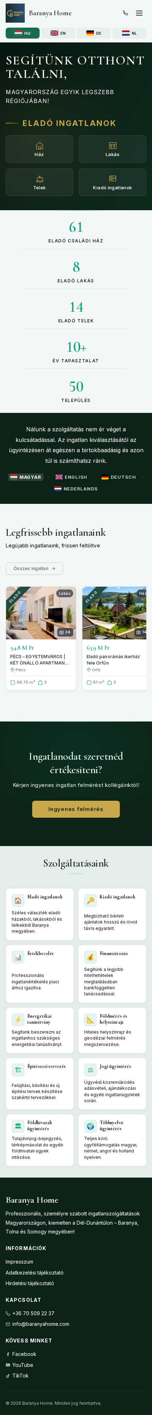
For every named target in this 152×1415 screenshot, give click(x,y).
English (76, 477)
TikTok (20, 1376)
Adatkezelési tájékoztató (35, 1273)
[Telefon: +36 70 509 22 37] (125, 13)
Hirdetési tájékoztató (30, 1283)
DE (98, 33)
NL (134, 33)
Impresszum (19, 1262)
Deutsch (123, 477)
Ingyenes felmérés (76, 809)
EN (63, 33)
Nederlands (81, 488)
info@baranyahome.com (40, 1324)
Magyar (30, 477)
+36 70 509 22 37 (33, 1313)
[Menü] (139, 13)
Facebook (24, 1354)
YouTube (22, 1365)
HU (27, 33)
